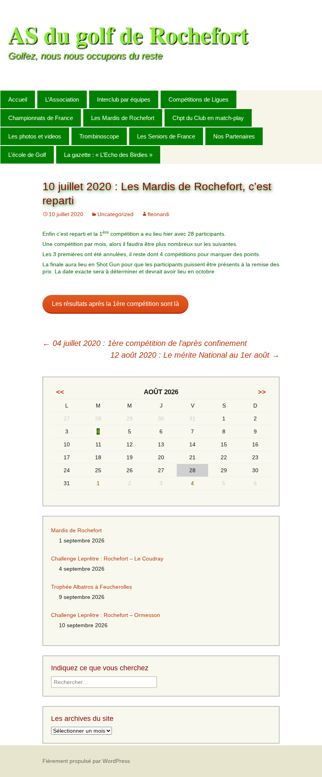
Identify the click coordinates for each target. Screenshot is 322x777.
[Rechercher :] (307, 99)
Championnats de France (40, 118)
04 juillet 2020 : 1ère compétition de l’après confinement (144, 343)
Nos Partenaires (234, 136)
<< (60, 392)
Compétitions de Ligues (198, 99)
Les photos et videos (34, 136)
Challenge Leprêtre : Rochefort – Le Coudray (107, 558)
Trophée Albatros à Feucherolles (91, 587)
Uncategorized (115, 214)
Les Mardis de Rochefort (122, 118)
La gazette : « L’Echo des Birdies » (108, 154)
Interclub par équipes (123, 99)
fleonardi (158, 214)
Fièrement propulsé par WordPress (86, 761)
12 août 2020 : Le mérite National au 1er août (195, 355)
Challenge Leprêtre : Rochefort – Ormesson (105, 615)
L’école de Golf (27, 154)
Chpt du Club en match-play (208, 118)
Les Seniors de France (166, 136)
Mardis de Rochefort (76, 530)
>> (262, 392)
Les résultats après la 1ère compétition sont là (115, 303)
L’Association (62, 99)
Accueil (17, 99)
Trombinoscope (99, 136)
